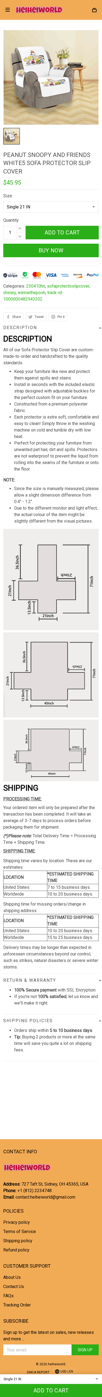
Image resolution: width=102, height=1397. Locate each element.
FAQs (8, 1295)
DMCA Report (38, 1372)
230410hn (35, 286)
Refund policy (16, 1250)
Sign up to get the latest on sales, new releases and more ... (48, 1335)
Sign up (85, 1350)
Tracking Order (17, 1305)
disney (9, 292)
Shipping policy (17, 1240)
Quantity (11, 220)
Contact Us (13, 1286)
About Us (12, 1277)
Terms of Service (19, 1231)
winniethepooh (31, 292)
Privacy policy (16, 1222)
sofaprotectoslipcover (68, 286)
